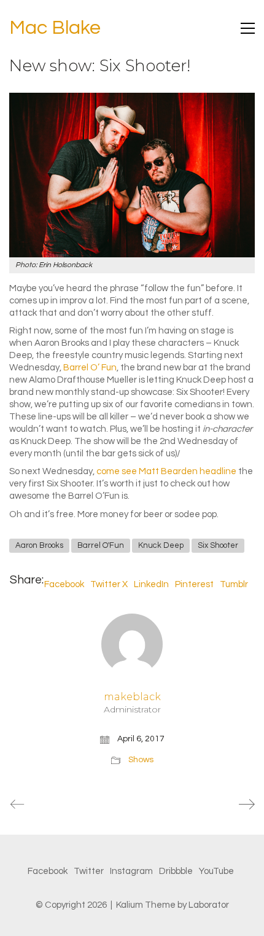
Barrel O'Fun (100, 545)
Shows (140, 759)
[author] (132, 644)
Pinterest (194, 584)
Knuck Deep (161, 545)
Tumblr (234, 584)
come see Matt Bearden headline (166, 471)
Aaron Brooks (39, 545)
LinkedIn (151, 584)
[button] (248, 28)
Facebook (64, 584)
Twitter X (109, 584)
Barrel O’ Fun (90, 367)
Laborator (208, 905)
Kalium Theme (146, 905)
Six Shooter (218, 545)
